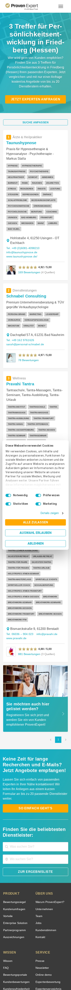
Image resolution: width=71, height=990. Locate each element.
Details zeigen (50, 513)
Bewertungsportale (14, 916)
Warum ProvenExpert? (49, 843)
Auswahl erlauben (35, 532)
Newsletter (42, 909)
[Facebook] (21, 961)
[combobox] (35, 788)
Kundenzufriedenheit (15, 930)
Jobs (38, 864)
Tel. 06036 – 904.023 (19, 580)
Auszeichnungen (13, 878)
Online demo (43, 916)
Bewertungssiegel (14, 843)
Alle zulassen (35, 522)
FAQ (5, 909)
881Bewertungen (28, 600)
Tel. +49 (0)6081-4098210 (22, 229)
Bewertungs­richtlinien (16, 937)
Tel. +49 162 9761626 (19, 321)
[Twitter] (12, 961)
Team (39, 857)
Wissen (7, 902)
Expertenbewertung (47, 923)
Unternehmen (44, 850)
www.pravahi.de (16, 584)
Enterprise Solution (14, 864)
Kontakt (40, 878)
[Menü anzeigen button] (60, 6)
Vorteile (7, 857)
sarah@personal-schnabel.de (24, 325)
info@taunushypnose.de (21, 233)
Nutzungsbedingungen (25, 971)
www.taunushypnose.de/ (21, 237)
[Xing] (31, 961)
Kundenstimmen (45, 871)
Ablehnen (35, 543)
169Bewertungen (28, 253)
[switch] (38, 495)
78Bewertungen (28, 340)
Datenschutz (45, 971)
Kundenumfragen (13, 850)
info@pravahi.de (45, 580)
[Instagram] (59, 961)
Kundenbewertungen (15, 923)
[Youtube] (50, 961)
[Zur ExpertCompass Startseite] (26, 6)
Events (7, 944)
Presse (40, 902)
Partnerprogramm (14, 871)
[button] (27, 248)
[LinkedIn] (40, 961)
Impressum (45, 975)
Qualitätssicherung (26, 975)
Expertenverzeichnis (48, 930)
